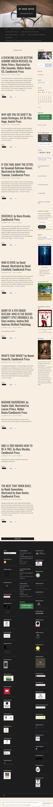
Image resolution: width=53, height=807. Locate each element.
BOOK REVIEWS (8, 37)
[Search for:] (45, 65)
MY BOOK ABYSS (26, 8)
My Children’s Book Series (43, 184)
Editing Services (42, 28)
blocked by (46, 117)
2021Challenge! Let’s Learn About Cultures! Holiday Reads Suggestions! (23, 40)
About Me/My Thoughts (11, 34)
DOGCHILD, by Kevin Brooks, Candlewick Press (16, 218)
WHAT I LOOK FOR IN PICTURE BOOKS (29, 31)
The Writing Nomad (41, 193)
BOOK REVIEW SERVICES (29, 28)
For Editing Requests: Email (26, 556)
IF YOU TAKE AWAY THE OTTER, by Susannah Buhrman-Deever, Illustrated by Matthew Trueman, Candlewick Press (17, 169)
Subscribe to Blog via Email (43, 211)
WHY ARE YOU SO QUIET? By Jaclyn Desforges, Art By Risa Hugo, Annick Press (16, 118)
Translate (49, 239)
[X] (38, 152)
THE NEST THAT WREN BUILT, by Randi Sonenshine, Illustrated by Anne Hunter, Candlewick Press (16, 491)
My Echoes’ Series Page (42, 176)
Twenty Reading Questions (12, 31)
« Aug (39, 107)
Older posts (18, 538)
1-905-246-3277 (24, 594)
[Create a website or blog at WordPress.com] (4, 795)
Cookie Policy (28, 804)
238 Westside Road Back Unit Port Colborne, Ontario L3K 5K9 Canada (25, 589)
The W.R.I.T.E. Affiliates (42, 125)
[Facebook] (40, 152)
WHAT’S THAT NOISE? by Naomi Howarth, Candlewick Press (17, 357)
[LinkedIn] (42, 152)
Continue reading (20, 90)
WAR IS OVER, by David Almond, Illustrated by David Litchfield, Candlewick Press (16, 266)
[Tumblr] (46, 152)
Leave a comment (16, 74)
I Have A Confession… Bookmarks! (36, 34)
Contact (23, 34)
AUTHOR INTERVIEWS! (16, 28)
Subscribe (41, 227)
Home (6, 28)
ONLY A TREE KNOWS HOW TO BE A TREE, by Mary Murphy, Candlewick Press (16, 449)
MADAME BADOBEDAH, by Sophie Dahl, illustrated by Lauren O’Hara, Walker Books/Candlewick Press (15, 407)
